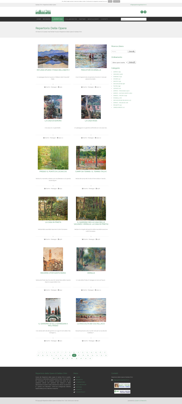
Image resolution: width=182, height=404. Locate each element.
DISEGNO (117, 76)
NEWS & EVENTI (93, 19)
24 (65, 355)
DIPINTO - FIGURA (120, 95)
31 (97, 355)
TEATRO (116, 86)
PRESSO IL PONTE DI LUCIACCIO (53, 171)
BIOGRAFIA (46, 19)
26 (74, 355)
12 (82, 352)
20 (47, 355)
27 (78, 355)
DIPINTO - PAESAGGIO (121, 91)
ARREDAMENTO (119, 107)
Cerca (131, 51)
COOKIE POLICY (80, 392)
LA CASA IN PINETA (53, 222)
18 (38, 355)
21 (51, 355)
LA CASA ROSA (91, 121)
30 (92, 355)
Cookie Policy (117, 1)
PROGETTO (117, 105)
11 (78, 352)
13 (87, 352)
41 (85, 358)
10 (74, 352)
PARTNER (82, 19)
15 (95, 352)
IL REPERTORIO (58, 19)
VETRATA (117, 88)
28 (83, 355)
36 (63, 358)
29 (88, 355)
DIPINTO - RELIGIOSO (120, 102)
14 (91, 352)
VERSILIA (91, 273)
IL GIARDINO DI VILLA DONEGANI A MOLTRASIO (53, 325)
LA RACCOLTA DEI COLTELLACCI (91, 324)
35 (58, 358)
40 (81, 358)
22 (56, 355)
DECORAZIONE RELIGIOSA (122, 100)
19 (42, 355)
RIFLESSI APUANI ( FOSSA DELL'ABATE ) (53, 70)
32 (101, 355)
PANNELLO (117, 98)
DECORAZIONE (119, 83)
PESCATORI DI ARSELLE (91, 70)
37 (67, 358)
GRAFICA (117, 81)
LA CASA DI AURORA (53, 121)
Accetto (110, 1)
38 (72, 358)
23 (60, 355)
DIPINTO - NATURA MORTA (122, 93)
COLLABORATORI (71, 19)
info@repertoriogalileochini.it (138, 4)
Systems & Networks (140, 400)
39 (76, 358)
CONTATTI (104, 19)
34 (54, 358)
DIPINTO (117, 72)
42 (90, 358)
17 (104, 352)
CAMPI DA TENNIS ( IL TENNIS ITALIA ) (91, 171)
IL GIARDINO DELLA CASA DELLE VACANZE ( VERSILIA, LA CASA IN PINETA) (91, 223)
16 (100, 352)
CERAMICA (118, 74)
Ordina (131, 62)
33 (106, 355)
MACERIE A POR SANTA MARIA (53, 273)
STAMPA (116, 79)
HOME (39, 19)
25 (69, 355)
